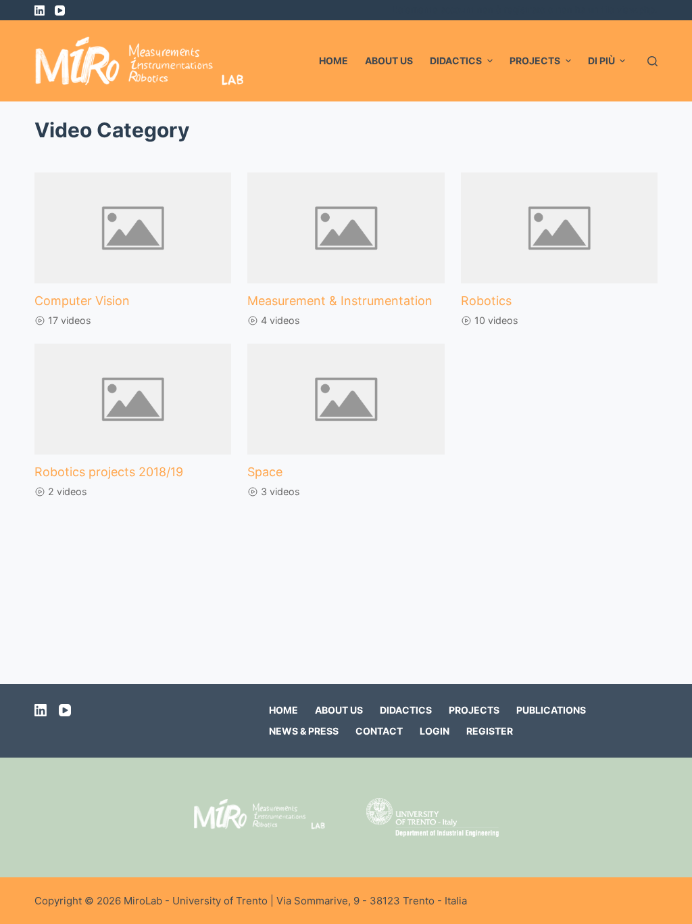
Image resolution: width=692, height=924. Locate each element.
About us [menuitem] (389, 60)
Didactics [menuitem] (456, 60)
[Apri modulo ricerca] (652, 61)
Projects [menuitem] (535, 60)
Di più (601, 60)
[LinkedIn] (39, 10)
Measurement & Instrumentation (339, 301)
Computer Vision (82, 301)
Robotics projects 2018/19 (108, 472)
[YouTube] (60, 10)
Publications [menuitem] (551, 710)
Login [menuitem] (434, 731)
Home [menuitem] (333, 60)
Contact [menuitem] (379, 731)
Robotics (486, 301)
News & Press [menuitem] (304, 731)
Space (264, 472)
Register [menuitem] (489, 731)
